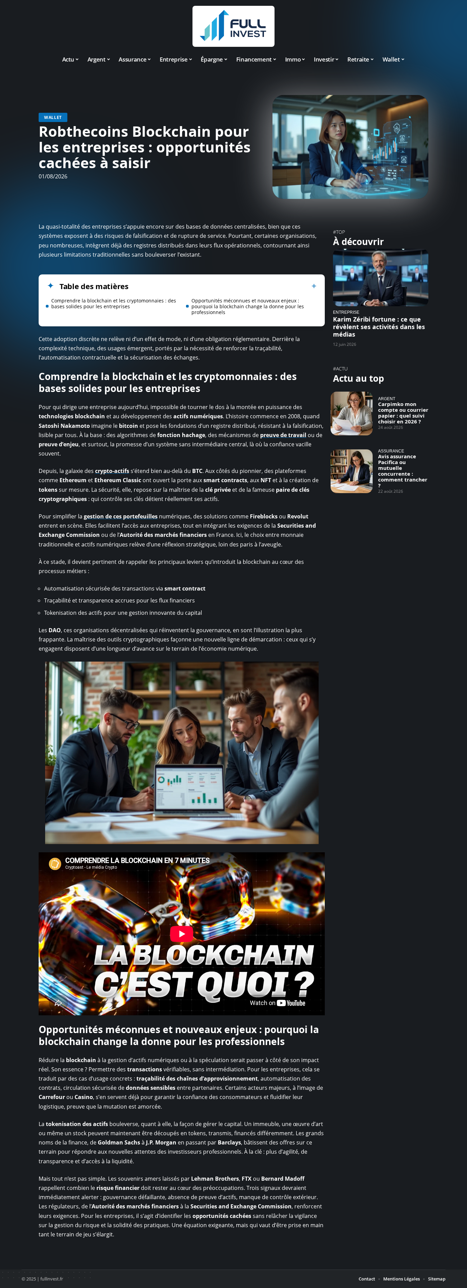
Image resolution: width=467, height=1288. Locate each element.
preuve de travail (283, 435)
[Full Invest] (233, 26)
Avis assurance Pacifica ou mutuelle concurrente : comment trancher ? (402, 471)
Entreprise (346, 312)
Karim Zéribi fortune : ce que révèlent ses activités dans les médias (379, 326)
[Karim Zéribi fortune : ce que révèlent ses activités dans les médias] (380, 277)
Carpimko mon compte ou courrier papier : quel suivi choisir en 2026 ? (403, 413)
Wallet (53, 117)
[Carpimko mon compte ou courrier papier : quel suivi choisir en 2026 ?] (352, 413)
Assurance (391, 451)
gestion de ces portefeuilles (121, 516)
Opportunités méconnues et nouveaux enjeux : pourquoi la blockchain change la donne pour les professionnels (247, 306)
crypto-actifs (112, 471)
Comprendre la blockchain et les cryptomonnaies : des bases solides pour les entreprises (113, 303)
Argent (386, 399)
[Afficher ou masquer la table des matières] (223, 286)
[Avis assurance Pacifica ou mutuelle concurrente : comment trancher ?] (352, 471)
